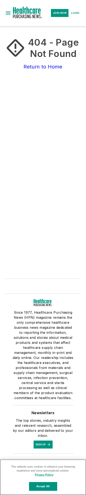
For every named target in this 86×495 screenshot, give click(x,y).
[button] (8, 13)
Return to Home (43, 67)
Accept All (43, 486)
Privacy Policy (44, 474)
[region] (43, 477)
